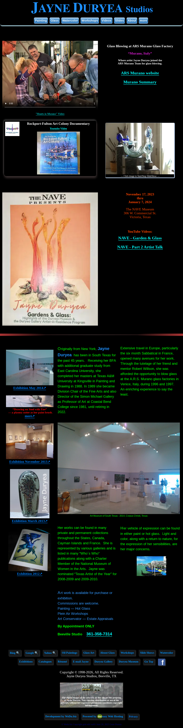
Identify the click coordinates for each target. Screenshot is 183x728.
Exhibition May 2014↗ (29, 388)
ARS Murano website (140, 73)
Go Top (148, 661)
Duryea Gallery (104, 661)
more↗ (30, 416)
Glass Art (88, 652)
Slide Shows (147, 652)
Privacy (133, 716)
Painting (41, 20)
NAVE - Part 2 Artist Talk (140, 247)
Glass (54, 20)
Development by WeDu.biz (60, 716)
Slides (119, 20)
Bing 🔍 (15, 652)
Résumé (62, 661)
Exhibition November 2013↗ (29, 461)
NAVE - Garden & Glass (140, 238)
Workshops (89, 20)
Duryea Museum (128, 661)
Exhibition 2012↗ (29, 574)
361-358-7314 (99, 634)
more (143, 20)
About (132, 20)
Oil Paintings (69, 652)
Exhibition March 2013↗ (30, 521)
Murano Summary (140, 82)
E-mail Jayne (80, 661)
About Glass (107, 652)
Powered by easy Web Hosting (103, 716)
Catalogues (45, 661)
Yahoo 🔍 (50, 652)
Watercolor (70, 20)
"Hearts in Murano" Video (50, 113)
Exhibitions (26, 661)
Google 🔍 (32, 652)
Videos (107, 20)
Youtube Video (58, 128)
